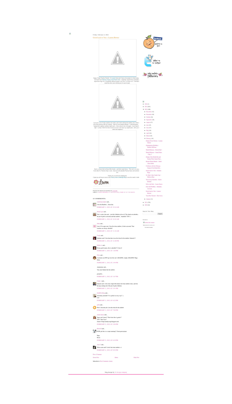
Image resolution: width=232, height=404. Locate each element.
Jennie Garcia (100, 314)
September (149, 120)
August (148, 122)
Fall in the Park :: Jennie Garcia (154, 184)
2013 (146, 106)
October (148, 117)
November (149, 114)
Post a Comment (97, 354)
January (148, 199)
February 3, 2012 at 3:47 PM (107, 276)
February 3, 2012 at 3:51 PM (107, 288)
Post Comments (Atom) (106, 361)
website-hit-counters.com (150, 225)
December (149, 111)
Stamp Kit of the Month (127, 192)
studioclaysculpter (101, 202)
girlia (98, 305)
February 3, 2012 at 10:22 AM (108, 219)
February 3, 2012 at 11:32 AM (108, 231)
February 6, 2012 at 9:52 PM (107, 350)
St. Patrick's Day (113, 192)
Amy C (99, 344)
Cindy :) (99, 281)
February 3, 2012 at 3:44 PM (107, 262)
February (148, 138)
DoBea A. (99, 245)
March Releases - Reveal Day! (154, 150)
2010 (146, 205)
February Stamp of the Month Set (111, 79)
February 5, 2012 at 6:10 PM (107, 340)
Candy (98, 235)
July (147, 125)
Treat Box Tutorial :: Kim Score (154, 196)
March (148, 136)
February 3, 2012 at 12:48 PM (108, 241)
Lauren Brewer (103, 192)
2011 (146, 202)
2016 (146, 104)
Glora (98, 255)
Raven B (99, 328)
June (147, 128)
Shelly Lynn (100, 211)
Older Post (136, 357)
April (147, 133)
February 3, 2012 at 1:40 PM (107, 251)
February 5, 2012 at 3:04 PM (107, 324)
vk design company (121, 372)
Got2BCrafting (101, 293)
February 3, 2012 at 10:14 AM (108, 207)
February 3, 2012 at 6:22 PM (107, 300)
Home (116, 357)
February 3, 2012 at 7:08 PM (107, 310)
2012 (146, 109)
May (147, 130)
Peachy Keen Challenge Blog (118, 177)
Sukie (98, 223)
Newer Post (96, 357)
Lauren (113, 78)
